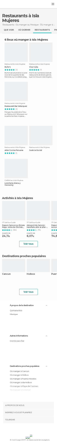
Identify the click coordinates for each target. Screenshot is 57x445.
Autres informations (19, 336)
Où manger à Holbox (19, 375)
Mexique (14, 314)
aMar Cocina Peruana (14, 150)
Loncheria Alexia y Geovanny (12, 184)
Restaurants (42, 30)
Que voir (9, 30)
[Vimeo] (31, 429)
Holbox (31, 274)
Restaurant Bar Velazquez (16, 106)
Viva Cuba (33, 67)
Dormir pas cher (17, 341)
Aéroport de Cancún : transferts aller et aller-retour (36, 226)
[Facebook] (24, 429)
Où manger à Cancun (19, 371)
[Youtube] (35, 429)
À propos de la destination (22, 305)
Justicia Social (35, 150)
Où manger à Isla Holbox (21, 382)
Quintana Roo (16, 310)
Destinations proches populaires (24, 256)
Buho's (8, 67)
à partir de (6, 233)
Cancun (6, 274)
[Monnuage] (9, 4)
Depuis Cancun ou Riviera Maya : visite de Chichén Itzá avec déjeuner (13, 226)
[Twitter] (28, 429)
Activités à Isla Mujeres (17, 198)
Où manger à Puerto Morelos (23, 379)
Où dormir (24, 30)
